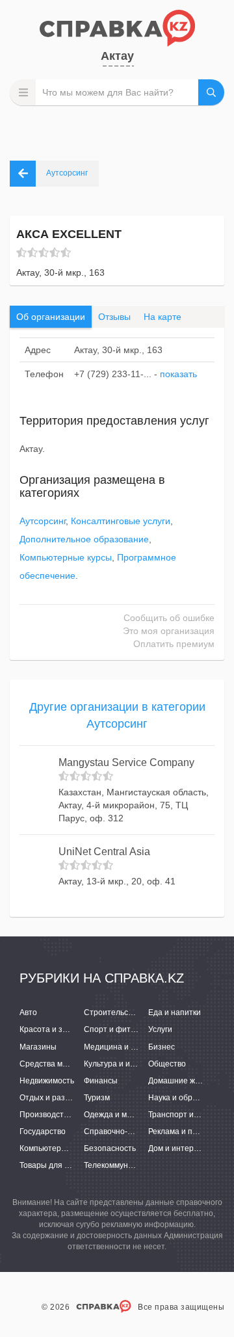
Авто (28, 1012)
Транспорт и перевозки (191, 1114)
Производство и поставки (67, 1114)
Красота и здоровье (56, 1029)
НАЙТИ (211, 92)
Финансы (101, 1080)
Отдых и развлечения (60, 1097)
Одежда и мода (112, 1114)
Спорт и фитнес (114, 1029)
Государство (43, 1131)
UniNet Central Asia (104, 851)
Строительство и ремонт (130, 1012)
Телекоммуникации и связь (133, 1165)
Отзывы (114, 316)
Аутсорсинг (43, 521)
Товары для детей (53, 1165)
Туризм (97, 1097)
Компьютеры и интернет (65, 1148)
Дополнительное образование (84, 539)
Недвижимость (47, 1080)
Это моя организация (168, 631)
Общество (167, 1063)
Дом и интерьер (177, 1148)
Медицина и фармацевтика (134, 1047)
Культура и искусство (122, 1063)
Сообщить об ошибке (169, 618)
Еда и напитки (174, 1012)
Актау (117, 55)
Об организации (50, 316)
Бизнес (161, 1047)
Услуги (160, 1029)
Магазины (38, 1047)
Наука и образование (188, 1097)
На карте (162, 316)
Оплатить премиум (173, 644)
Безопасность (110, 1148)
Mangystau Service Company (126, 762)
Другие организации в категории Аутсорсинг (117, 715)
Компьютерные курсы (66, 557)
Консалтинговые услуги (120, 521)
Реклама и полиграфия (190, 1131)
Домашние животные (187, 1080)
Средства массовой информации (81, 1063)
